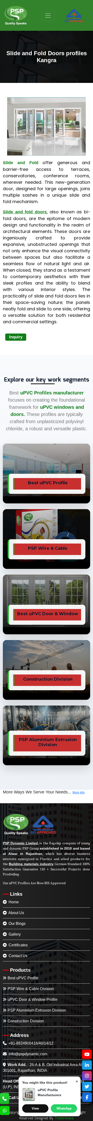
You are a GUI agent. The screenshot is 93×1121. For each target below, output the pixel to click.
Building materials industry (31, 864)
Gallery (14, 934)
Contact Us (17, 956)
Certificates (18, 945)
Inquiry (15, 337)
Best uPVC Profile (23, 978)
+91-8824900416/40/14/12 (30, 1043)
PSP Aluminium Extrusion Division (37, 1010)
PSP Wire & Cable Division (31, 989)
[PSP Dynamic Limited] (16, 15)
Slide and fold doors (25, 212)
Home (13, 902)
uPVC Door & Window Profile (32, 999)
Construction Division (26, 1021)
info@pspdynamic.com (27, 1054)
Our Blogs (17, 924)
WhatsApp (64, 1108)
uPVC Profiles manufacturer (52, 392)
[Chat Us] (5, 1111)
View (35, 1108)
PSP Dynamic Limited (20, 843)
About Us (16, 913)
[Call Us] (4, 1099)
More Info (78, 792)
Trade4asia (64, 1118)
